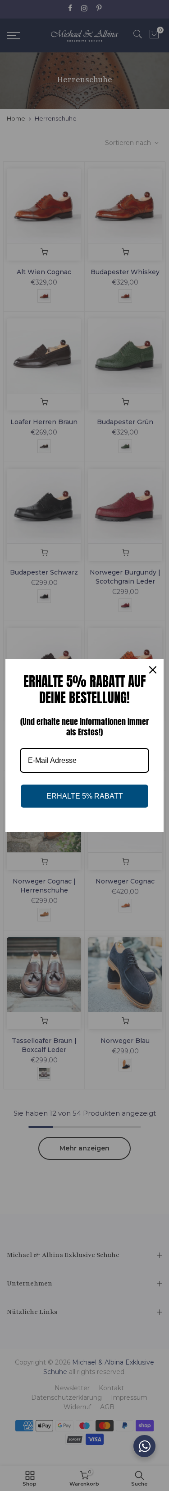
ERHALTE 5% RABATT (84, 796)
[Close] (153, 670)
